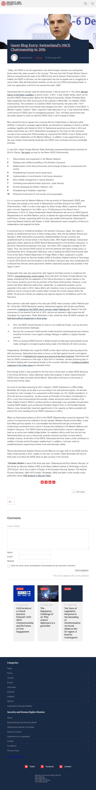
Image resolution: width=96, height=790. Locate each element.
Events (10, 682)
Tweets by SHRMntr (15, 757)
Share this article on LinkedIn (49, 482)
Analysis (10, 696)
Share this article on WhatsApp (53, 482)
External (10, 691)
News (9, 668)
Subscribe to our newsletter (18, 736)
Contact (10, 741)
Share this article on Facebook (46, 482)
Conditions (11, 745)
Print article (80, 492)
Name (10, 552)
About (9, 717)
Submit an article (14, 731)
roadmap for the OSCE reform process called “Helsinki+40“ (44, 309)
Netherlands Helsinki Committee (20, 727)
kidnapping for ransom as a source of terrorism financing (49, 356)
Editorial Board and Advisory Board (22, 722)
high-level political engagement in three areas (27, 318)
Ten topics (25, 152)
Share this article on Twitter (42, 482)
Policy (9, 673)
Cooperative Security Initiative (19, 706)
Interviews (11, 687)
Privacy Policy (13, 750)
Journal (10, 677)
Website (10, 561)
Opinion (10, 701)
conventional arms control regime (29, 275)
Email (10, 557)
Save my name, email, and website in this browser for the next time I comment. (43, 565)
